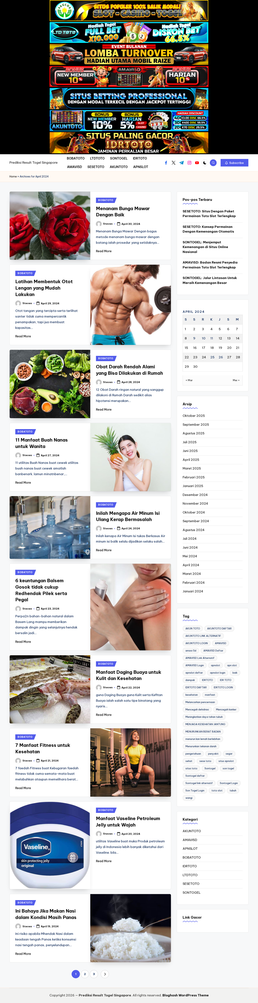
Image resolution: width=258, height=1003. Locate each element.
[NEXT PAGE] (105, 974)
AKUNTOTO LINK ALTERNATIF (203, 635)
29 (187, 367)
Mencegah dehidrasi (197, 709)
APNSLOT (190, 848)
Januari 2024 (193, 591)
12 (220, 338)
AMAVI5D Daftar (213, 650)
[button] (234, 163)
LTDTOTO (190, 875)
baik (235, 672)
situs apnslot (226, 760)
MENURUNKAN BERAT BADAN (203, 731)
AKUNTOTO (192, 831)
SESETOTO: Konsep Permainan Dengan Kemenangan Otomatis (208, 229)
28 (238, 357)
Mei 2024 (190, 556)
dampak (190, 680)
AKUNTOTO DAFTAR (219, 628)
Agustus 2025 (194, 433)
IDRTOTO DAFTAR (196, 687)
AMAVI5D (220, 643)
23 (195, 357)
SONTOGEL (192, 892)
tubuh (233, 790)
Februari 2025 (194, 477)
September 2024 (196, 521)
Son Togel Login (194, 790)
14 (237, 338)
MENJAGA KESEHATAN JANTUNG (205, 724)
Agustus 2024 (194, 530)
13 (229, 338)
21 (237, 348)
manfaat (210, 694)
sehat (188, 760)
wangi (188, 797)
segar (229, 753)
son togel (228, 768)
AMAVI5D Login (194, 665)
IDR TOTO (225, 680)
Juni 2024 (190, 547)
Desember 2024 (195, 495)
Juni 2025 (190, 451)
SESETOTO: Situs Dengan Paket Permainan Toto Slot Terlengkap (209, 213)
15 (186, 348)
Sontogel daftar (195, 775)
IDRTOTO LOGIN (223, 687)
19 (220, 348)
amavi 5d (190, 650)
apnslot (215, 665)
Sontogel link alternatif (199, 783)
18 (212, 348)
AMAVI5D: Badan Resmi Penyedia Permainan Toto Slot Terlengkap (210, 264)
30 (195, 367)
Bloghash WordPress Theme (185, 995)
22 (187, 357)
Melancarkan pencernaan (200, 702)
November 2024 (195, 503)
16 (195, 348)
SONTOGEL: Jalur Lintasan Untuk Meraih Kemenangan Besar (210, 280)
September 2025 (196, 424)
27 (229, 357)
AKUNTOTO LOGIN (196, 643)
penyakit (213, 753)
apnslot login (217, 672)
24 (204, 357)
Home (13, 176)
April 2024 (191, 565)
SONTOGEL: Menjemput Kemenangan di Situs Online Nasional (205, 247)
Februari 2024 (194, 583)
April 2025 (191, 460)
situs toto (191, 768)
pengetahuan (193, 753)
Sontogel (210, 768)
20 (229, 348)
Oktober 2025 (194, 416)
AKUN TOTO (192, 628)
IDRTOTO (207, 680)
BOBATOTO (105, 200)
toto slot (217, 790)
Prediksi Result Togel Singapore (33, 162)
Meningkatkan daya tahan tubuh (204, 716)
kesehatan (191, 694)
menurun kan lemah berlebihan (202, 738)
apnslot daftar (194, 672)
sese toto (205, 760)
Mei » (236, 380)
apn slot (232, 665)
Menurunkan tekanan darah (200, 746)
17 (203, 348)
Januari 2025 (193, 486)
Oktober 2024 (194, 512)
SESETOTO (191, 884)
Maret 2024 (192, 574)
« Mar (189, 380)
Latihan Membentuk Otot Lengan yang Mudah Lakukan (44, 288)
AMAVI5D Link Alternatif (199, 657)
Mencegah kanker (226, 709)
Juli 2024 (190, 539)
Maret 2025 (192, 468)
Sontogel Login (229, 783)
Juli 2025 (190, 442)
